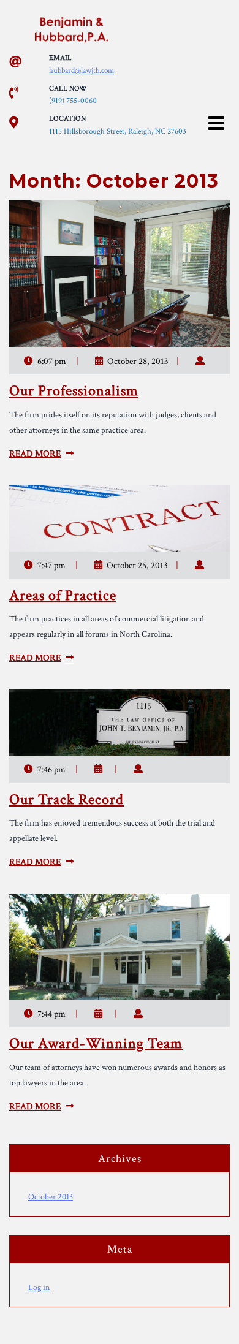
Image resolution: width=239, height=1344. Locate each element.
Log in (39, 1287)
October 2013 (50, 1196)
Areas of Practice (62, 595)
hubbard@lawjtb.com (81, 71)
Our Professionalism (73, 390)
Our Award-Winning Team (96, 1043)
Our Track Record (66, 799)
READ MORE (35, 454)
